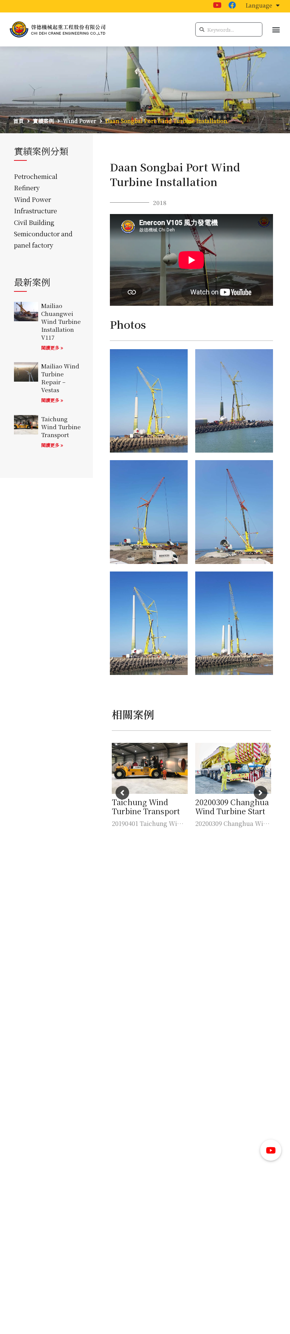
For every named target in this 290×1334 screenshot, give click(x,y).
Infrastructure (35, 210)
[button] (276, 29)
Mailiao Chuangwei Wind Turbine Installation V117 (61, 321)
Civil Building (34, 222)
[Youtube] (217, 5)
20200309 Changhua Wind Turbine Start (232, 806)
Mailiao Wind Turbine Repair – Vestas (60, 378)
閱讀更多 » (52, 347)
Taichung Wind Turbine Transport (61, 427)
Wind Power (32, 199)
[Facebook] (232, 5)
